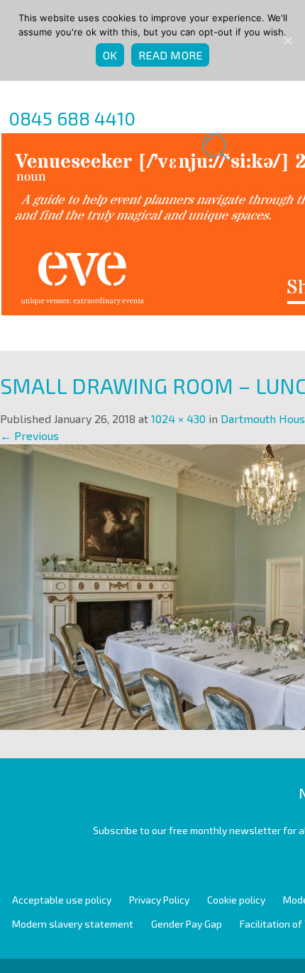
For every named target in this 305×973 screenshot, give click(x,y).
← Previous (29, 435)
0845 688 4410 (72, 118)
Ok (110, 55)
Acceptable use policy (61, 900)
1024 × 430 (178, 418)
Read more (170, 55)
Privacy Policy (159, 900)
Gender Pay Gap (186, 924)
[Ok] (287, 40)
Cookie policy (236, 900)
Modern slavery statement (72, 924)
